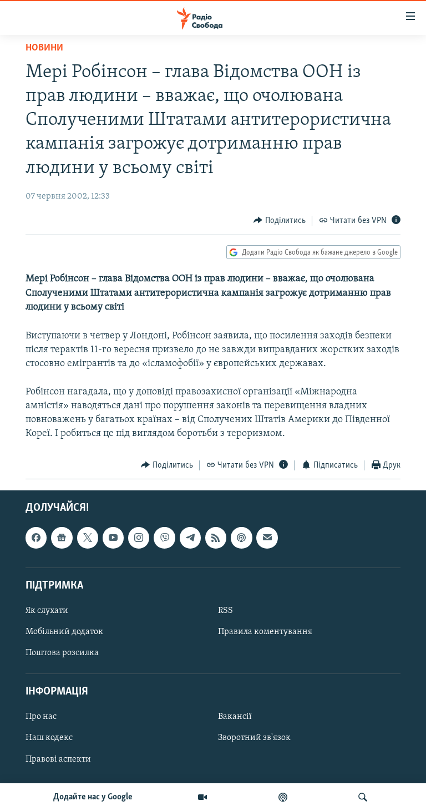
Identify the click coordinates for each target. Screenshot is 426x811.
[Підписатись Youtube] (113, 537)
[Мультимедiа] (202, 797)
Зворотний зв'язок (254, 738)
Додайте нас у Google (93, 797)
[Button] (279, 221)
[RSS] (215, 537)
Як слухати (47, 610)
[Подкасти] (283, 797)
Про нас (41, 716)
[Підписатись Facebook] (36, 537)
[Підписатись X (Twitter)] (87, 537)
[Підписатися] (266, 537)
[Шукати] (362, 797)
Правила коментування (265, 631)
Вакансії (235, 716)
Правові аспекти (58, 759)
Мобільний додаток (64, 631)
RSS (225, 610)
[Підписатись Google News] (61, 537)
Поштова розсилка (62, 652)
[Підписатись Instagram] (138, 537)
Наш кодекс (49, 738)
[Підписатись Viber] (164, 537)
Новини (44, 48)
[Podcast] (241, 537)
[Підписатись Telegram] (190, 537)
